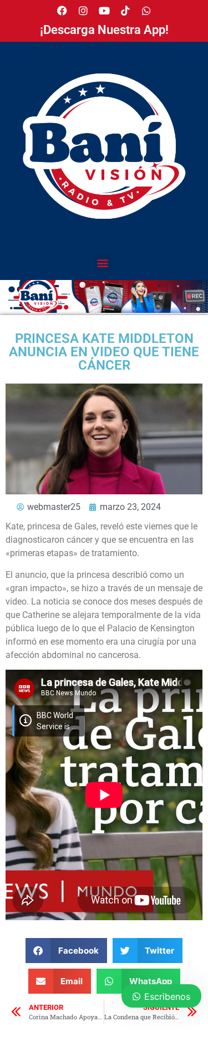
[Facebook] (62, 11)
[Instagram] (83, 11)
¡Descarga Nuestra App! (104, 30)
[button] (103, 262)
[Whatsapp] (146, 11)
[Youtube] (104, 11)
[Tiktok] (125, 11)
